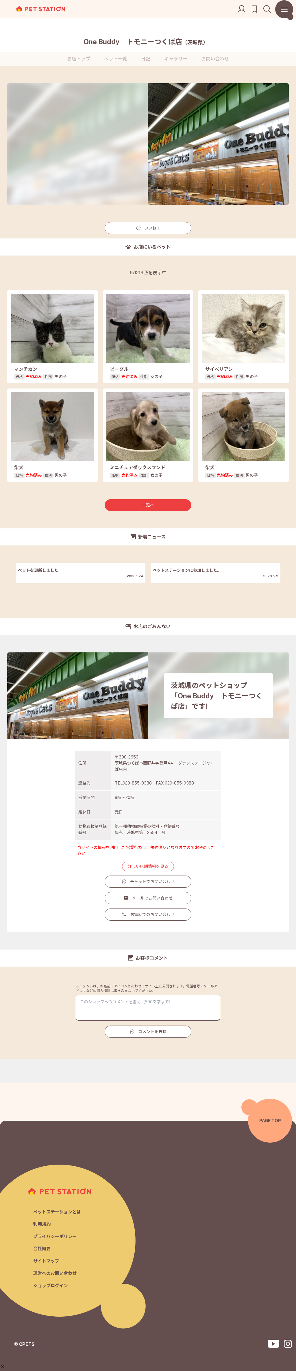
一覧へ (148, 505)
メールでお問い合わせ (152, 898)
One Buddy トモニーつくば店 (146, 41)
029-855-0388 (137, 783)
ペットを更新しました (38, 570)
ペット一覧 (115, 59)
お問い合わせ (215, 59)
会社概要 (42, 1248)
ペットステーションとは (57, 1211)
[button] (2, 1366)
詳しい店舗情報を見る (148, 866)
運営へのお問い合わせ (55, 1273)
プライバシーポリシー (55, 1236)
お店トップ (78, 59)
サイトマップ (46, 1261)
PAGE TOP (270, 1120)
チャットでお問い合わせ (152, 881)
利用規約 (42, 1224)
